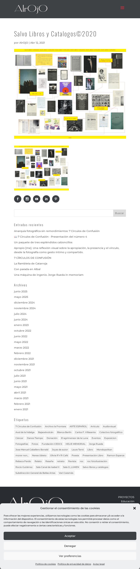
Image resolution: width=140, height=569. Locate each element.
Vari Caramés (66, 473)
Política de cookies (45, 564)
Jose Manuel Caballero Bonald (31, 449)
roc (81, 461)
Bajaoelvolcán (45, 432)
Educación (127, 501)
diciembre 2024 (24, 302)
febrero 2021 (22, 403)
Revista (72, 461)
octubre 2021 (22, 370)
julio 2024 (20, 314)
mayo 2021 (21, 387)
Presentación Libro (93, 455)
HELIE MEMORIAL (75, 444)
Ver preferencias (70, 556)
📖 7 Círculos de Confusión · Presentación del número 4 (50, 236)
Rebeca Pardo (23, 461)
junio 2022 (20, 336)
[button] (134, 508)
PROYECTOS (126, 497)
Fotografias (21, 444)
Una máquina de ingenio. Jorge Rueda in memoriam (48, 274)
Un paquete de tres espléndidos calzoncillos (43, 242)
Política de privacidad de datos (74, 564)
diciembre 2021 (24, 358)
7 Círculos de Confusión (28, 426)
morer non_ (21, 455)
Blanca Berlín (64, 432)
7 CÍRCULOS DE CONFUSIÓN (32, 257)
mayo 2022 (21, 342)
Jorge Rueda (96, 444)
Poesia (75, 455)
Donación (52, 438)
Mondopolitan (104, 449)
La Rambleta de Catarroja (30, 263)
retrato (61, 461)
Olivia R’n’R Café (59, 455)
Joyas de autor (60, 449)
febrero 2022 (22, 353)
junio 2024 (21, 319)
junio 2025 (20, 291)
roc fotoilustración (97, 461)
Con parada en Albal (27, 269)
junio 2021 (20, 381)
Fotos (35, 444)
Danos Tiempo (35, 438)
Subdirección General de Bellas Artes (35, 473)
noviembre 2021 (24, 364)
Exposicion (110, 438)
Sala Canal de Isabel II (47, 467)
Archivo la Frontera (55, 426)
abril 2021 (20, 392)
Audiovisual (109, 426)
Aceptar (70, 536)
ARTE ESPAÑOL (78, 426)
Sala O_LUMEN (71, 467)
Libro (90, 449)
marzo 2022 (21, 347)
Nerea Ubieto (39, 455)
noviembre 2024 (25, 308)
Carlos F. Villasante (85, 432)
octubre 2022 (22, 330)
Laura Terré (78, 449)
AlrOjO (23, 42)
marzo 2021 (21, 398)
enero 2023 (21, 325)
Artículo (95, 426)
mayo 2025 (21, 297)
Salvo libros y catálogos (95, 467)
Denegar (70, 546)
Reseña (49, 461)
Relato (38, 461)
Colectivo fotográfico (110, 432)
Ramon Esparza (115, 455)
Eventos (96, 438)
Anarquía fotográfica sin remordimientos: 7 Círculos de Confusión (57, 231)
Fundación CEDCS (52, 444)
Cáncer (19, 438)
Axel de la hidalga (24, 432)
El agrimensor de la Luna (74, 438)
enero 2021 (21, 409)
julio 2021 (20, 375)
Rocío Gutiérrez (23, 467)
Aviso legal (99, 564)
